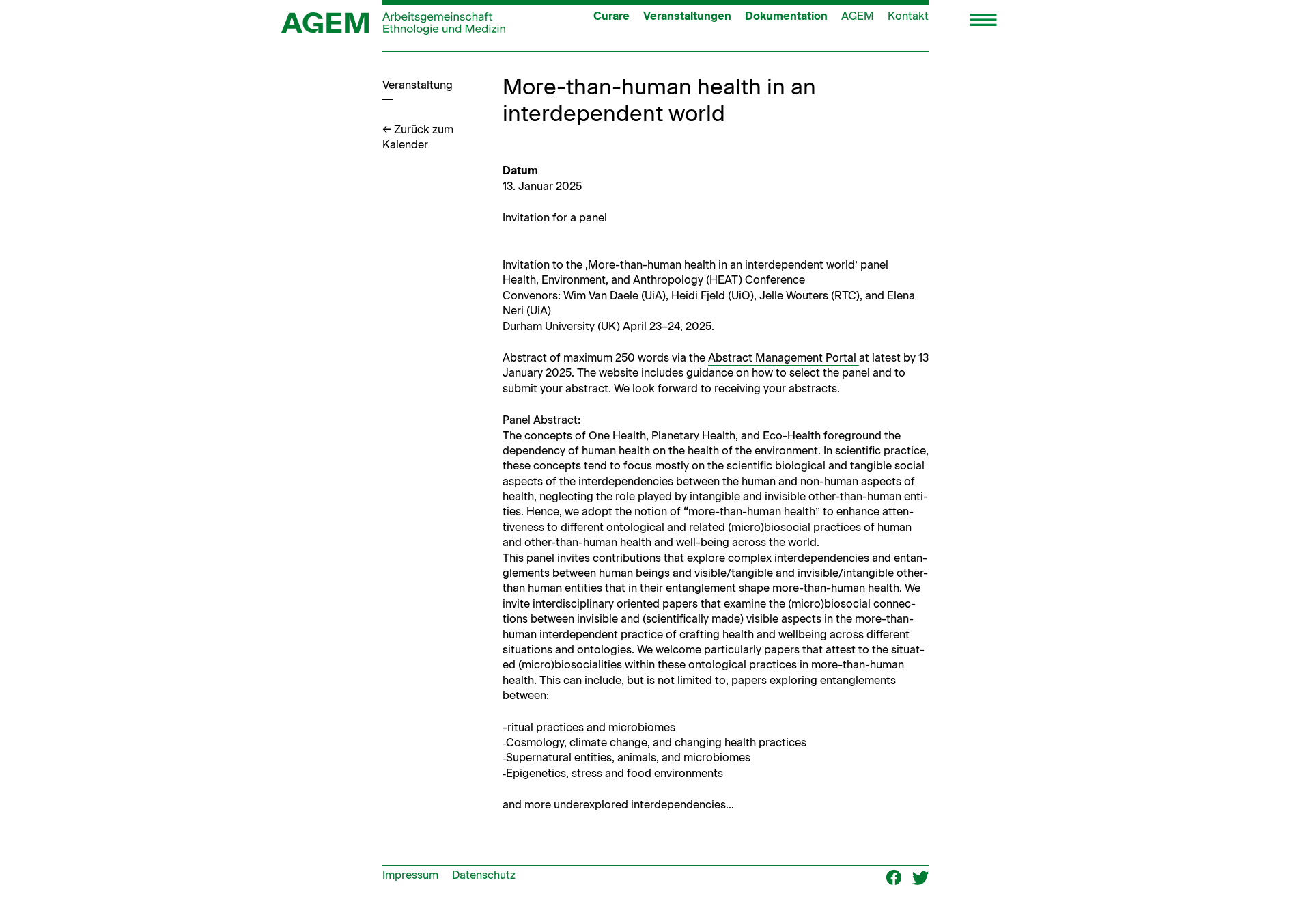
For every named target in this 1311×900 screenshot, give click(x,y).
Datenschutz (484, 875)
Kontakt (908, 16)
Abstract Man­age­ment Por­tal (783, 357)
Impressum (410, 875)
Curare (611, 16)
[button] (983, 21)
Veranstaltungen (687, 16)
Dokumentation (786, 16)
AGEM (857, 16)
